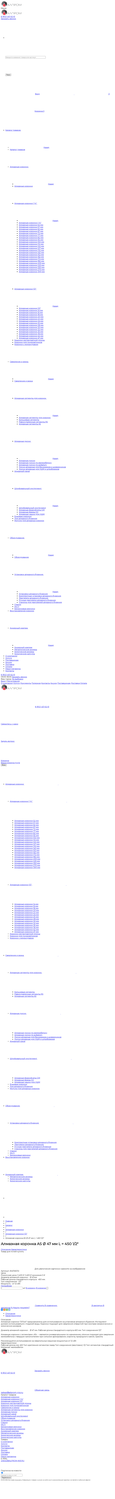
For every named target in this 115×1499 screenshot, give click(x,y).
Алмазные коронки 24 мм (26, 915)
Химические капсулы (20, 1181)
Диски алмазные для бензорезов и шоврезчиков (37, 1037)
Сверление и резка (14, 955)
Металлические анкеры (21, 1177)
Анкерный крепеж (14, 1175)
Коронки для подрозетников (24, 936)
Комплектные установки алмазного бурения (35, 1142)
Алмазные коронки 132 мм (27, 846)
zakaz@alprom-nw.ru (12, 1461)
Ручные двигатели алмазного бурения (32, 1147)
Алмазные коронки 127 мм (27, 844)
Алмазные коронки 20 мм (26, 910)
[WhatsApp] (7, 1310)
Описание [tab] (10, 1314)
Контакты (45, 683)
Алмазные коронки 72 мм (26, 829)
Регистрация (13, 681)
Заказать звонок (8, 19)
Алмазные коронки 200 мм (27, 859)
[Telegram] (9, 1310)
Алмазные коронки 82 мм (26, 833)
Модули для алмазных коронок (25, 1089)
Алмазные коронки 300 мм (27, 867)
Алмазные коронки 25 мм (26, 917)
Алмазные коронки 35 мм (26, 925)
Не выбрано (17, 679)
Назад (46, 147)
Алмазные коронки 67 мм (26, 827)
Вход (37, 94)
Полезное (36, 683)
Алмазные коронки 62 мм (26, 825)
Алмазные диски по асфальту (28, 1035)
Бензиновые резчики (20, 1155)
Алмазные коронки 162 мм (26, 853)
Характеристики (19, 1249)
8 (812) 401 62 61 (8, 17)
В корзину (31, 1288)
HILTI (12, 1153)
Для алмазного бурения (21, 1086)
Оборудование (12, 1106)
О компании (7, 683)
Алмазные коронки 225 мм (27, 861)
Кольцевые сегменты (24, 992)
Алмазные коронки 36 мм (26, 927)
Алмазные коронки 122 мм (27, 842)
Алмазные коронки (14, 784)
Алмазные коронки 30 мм (26, 921)
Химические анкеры (20, 1179)
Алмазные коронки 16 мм (26, 906)
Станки (13, 1151)
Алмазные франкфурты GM (27, 1078)
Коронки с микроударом (22, 938)
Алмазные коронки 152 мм (26, 850)
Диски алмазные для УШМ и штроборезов (34, 1039)
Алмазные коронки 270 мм (27, 865)
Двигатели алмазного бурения (29, 1145)
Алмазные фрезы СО (24, 1080)
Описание (6, 1249)
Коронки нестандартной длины (25, 934)
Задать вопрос (8, 741)
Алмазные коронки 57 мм (26, 823)
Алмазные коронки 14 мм (26, 904)
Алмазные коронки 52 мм (26, 821)
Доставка (75, 683)
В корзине (41, 1288)
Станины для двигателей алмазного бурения (35, 1149)
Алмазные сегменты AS (25, 996)
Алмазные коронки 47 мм (26, 932)
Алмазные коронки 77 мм (26, 831)
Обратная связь (42, 1390)
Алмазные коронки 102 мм (27, 838)
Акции (53, 683)
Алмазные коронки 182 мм (27, 857)
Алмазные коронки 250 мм (27, 863)
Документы (25, 683)
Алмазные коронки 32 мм (26, 923)
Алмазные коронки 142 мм (27, 848)
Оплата (83, 683)
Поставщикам (64, 683)
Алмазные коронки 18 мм (26, 908)
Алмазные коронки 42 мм (26, 930)
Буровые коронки (18, 1084)
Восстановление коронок (17, 1157)
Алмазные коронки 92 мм (26, 836)
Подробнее (6, 1286)
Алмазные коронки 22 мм (26, 913)
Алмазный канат (17, 1041)
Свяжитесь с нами (9, 724)
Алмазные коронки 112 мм (26, 840)
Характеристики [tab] (13, 1316)
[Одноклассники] (4, 1310)
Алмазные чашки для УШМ (27, 1082)
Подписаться (6, 1477)
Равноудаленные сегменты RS (28, 994)
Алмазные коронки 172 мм (27, 855)
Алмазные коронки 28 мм (26, 919)
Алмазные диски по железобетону (30, 1033)
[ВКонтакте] (2, 1310)
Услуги (16, 683)
